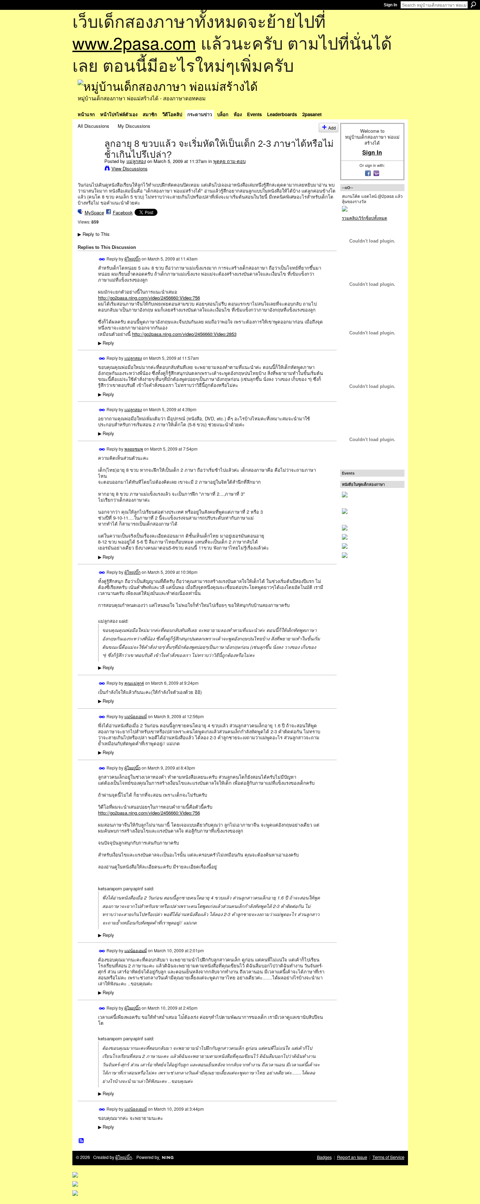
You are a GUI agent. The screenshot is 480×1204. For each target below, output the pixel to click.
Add (332, 128)
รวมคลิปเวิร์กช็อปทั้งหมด (364, 218)
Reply (106, 343)
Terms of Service (388, 1157)
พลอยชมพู (133, 449)
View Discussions (129, 168)
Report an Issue (352, 1157)
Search (473, 4)
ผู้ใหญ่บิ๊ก (132, 259)
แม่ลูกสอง (136, 161)
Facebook (123, 212)
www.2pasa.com (134, 42)
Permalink (102, 259)
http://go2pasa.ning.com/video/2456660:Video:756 (149, 297)
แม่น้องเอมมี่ (135, 716)
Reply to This (94, 234)
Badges (324, 1157)
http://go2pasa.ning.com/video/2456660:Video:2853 (184, 334)
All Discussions (93, 126)
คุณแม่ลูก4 (134, 683)
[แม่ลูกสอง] (89, 158)
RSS (81, 1141)
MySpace (94, 212)
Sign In (390, 4)
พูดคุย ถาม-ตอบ (229, 161)
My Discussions (134, 126)
